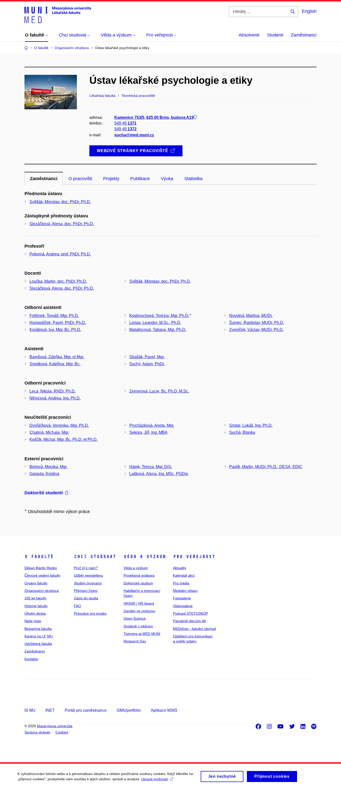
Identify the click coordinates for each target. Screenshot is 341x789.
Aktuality (179, 568)
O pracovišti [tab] (80, 178)
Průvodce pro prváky (90, 613)
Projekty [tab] (111, 178)
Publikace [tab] (140, 178)
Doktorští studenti (43, 492)
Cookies (61, 732)
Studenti (275, 35)
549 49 (125, 123)
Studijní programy (88, 583)
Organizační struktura (41, 591)
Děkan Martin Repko (40, 568)
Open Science (135, 618)
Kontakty (31, 659)
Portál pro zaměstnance (86, 710)
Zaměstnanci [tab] (43, 178)
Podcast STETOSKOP (190, 613)
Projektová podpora (139, 575)
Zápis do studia (86, 598)
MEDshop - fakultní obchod (194, 629)
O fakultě (39, 556)
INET (50, 710)
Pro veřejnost (194, 556)
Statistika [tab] (193, 178)
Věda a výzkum (145, 556)
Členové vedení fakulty (42, 575)
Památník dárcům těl (189, 621)
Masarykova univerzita (54, 726)
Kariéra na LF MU (38, 636)
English (309, 11)
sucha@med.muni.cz (134, 135)
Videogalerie (183, 606)
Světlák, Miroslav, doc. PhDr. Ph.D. (60, 202)
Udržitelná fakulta (38, 644)
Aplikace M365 (164, 710)
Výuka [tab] (167, 178)
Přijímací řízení (86, 591)
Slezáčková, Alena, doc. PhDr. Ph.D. (61, 224)
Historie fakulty (36, 606)
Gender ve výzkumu (139, 611)
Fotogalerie (182, 598)
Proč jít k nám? (86, 568)
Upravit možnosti (154, 779)
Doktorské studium (138, 583)
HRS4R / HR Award (139, 603)
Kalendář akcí (184, 575)
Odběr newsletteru (88, 575)
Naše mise (32, 621)
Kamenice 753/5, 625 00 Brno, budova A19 (154, 117)
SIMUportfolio (129, 710)
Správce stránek (37, 732)
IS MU (29, 710)
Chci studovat (95, 556)
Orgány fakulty (35, 583)
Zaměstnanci (304, 35)
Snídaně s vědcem (138, 626)
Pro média (181, 583)
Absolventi (249, 35)
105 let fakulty (35, 598)
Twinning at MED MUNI (142, 634)
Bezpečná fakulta (38, 629)
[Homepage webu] (57, 14)
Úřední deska (35, 613)
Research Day (135, 641)
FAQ (77, 606)
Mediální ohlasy (185, 591)
